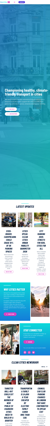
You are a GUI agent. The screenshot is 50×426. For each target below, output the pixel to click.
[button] (14, 2)
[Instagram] (29, 352)
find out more (9, 271)
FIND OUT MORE (25, 268)
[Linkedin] (24, 352)
